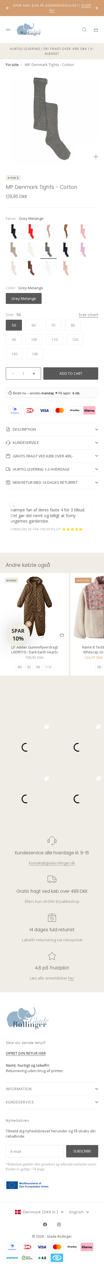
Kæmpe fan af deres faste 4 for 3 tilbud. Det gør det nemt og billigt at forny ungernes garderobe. (41, 515)
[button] (18, 634)
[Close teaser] (28, 624)
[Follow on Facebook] (45, 1224)
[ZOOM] (96, 156)
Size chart (88, 314)
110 (48, 667)
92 (29, 667)
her (71, 978)
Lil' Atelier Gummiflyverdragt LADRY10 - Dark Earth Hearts (34, 650)
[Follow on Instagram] (59, 1224)
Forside (12, 64)
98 (38, 667)
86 (20, 667)
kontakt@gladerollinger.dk (52, 862)
